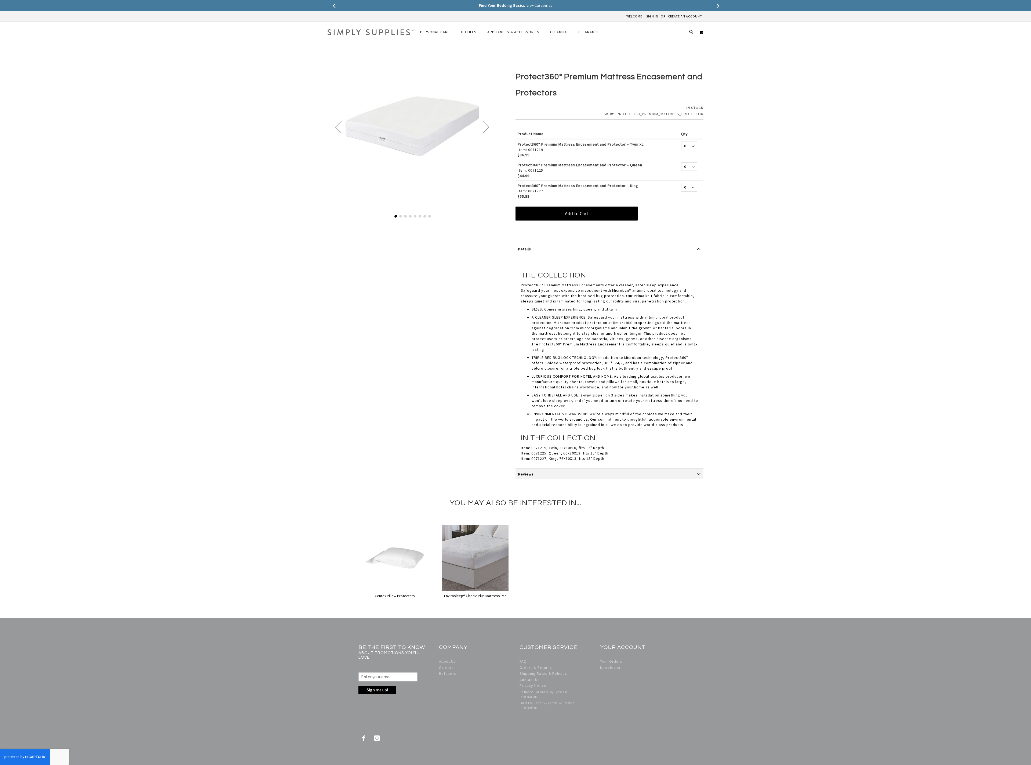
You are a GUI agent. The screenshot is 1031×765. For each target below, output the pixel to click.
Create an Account (685, 16)
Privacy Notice (533, 685)
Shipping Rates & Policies (543, 673)
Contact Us (530, 679)
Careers (446, 667)
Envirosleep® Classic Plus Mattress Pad (475, 595)
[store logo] (370, 32)
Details (524, 249)
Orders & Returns (536, 667)
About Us (447, 661)
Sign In (652, 16)
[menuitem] (437, 32)
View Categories (539, 5)
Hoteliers (447, 673)
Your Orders (611, 661)
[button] (338, 127)
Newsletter (610, 667)
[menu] (512, 32)
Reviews (526, 474)
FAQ (523, 661)
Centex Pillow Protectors (395, 595)
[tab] (609, 251)
